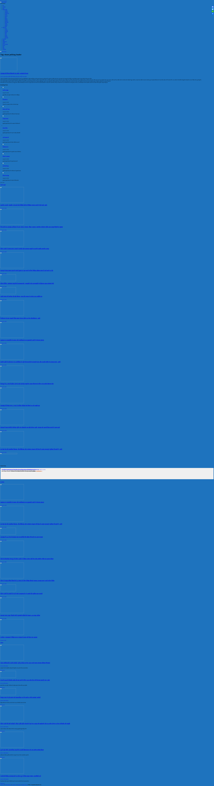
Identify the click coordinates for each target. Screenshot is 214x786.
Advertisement (8, 784)
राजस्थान (6, 30)
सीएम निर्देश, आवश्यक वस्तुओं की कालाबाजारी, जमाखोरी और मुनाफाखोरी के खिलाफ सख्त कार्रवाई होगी (27, 284)
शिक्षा (3, 48)
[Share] (213, 14)
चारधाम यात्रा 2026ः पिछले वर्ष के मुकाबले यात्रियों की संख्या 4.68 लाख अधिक (20, 616)
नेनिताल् (6, 20)
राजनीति (4, 7)
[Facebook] (213, 7)
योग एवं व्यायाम (5, 44)
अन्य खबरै (4, 49)
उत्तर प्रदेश (6, 31)
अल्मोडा (6, 11)
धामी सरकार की (6, 138)
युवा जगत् (17, 76)
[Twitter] (213, 9)
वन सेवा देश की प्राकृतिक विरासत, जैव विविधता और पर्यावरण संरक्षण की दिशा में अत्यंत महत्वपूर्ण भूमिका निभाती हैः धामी (31, 449)
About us (2, 784)
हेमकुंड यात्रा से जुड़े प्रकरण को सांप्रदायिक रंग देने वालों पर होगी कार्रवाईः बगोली (20, 698)
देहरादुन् (6, 18)
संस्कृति (4, 43)
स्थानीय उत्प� (5, 90)
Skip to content (3, 1)
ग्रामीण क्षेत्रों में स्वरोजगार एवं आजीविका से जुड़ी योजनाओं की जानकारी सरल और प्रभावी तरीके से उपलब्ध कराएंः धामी (30, 362)
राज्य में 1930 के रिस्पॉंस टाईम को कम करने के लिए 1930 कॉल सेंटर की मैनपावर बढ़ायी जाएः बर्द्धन (25, 680)
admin (6, 76)
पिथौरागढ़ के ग (5, 147)
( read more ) (39, 471)
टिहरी (6, 17)
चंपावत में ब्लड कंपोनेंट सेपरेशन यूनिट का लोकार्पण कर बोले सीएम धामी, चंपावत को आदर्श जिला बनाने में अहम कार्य (30, 428)
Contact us (14, 784)
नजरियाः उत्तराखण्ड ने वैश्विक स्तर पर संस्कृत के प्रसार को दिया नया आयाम (18, 637)
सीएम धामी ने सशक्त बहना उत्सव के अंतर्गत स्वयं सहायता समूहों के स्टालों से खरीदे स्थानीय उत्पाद (24, 249)
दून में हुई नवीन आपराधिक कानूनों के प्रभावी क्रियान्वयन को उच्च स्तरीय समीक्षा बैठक (22, 750)
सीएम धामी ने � (6, 109)
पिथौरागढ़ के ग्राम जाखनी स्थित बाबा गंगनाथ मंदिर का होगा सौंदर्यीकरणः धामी (20, 318)
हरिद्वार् (6, 26)
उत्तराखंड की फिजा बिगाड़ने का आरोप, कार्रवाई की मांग (14, 74)
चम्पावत (6, 16)
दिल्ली (6, 32)
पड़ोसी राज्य (4, 27)
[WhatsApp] (213, 11)
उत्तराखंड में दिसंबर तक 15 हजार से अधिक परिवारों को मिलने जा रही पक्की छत (20, 406)
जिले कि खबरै (5, 9)
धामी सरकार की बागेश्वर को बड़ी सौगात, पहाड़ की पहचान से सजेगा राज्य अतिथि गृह (21, 297)
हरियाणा (6, 36)
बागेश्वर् (6, 23)
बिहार (6, 34)
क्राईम (9, 76)
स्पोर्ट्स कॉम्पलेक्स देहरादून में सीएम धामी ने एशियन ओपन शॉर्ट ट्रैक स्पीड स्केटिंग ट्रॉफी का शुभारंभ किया (26, 559)
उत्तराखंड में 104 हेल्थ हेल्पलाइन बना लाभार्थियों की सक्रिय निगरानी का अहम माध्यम (21, 537)
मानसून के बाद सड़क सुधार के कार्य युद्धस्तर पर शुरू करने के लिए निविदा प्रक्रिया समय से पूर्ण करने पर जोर (26, 271)
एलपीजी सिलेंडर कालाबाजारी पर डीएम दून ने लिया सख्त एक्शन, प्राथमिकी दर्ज (20, 776)
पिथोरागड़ (6, 21)
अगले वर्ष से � (6, 166)
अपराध (1, 643)
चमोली (6, 14)
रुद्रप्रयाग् (6, 25)
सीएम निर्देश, (5, 128)
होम (3, 5)
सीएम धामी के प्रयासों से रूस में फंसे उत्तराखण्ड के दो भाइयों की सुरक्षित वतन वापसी (21, 594)
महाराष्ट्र (6, 35)
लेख (3, 47)
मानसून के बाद (5, 119)
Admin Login (24, 784)
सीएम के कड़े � (6, 176)
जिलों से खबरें (3, 185)
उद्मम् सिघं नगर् (7, 13)
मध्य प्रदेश (6, 38)
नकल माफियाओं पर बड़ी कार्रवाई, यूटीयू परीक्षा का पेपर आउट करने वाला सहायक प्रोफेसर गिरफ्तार (25, 663)
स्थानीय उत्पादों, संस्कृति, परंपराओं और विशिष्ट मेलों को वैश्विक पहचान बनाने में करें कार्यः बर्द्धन (23, 205)
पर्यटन (4, 40)
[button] (2, 3)
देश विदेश (4, 39)
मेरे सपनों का (5, 100)
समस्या (26, 76)
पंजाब (6, 29)
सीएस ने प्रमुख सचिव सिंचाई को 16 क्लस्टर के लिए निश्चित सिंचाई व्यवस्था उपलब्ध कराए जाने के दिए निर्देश (27, 581)
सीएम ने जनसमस (6, 156)
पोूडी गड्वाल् (6, 22)
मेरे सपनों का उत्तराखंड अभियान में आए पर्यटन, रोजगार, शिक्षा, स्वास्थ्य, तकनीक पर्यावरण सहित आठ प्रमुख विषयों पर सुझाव (31, 227)
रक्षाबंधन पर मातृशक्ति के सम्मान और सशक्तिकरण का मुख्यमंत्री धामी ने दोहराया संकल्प (22, 340)
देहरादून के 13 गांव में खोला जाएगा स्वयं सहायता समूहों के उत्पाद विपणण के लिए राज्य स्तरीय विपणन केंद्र (27, 384)
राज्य (3, 8)
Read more (2, 670)
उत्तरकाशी (6, 12)
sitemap (19, 784)
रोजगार (4, 45)
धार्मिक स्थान (5, 41)
